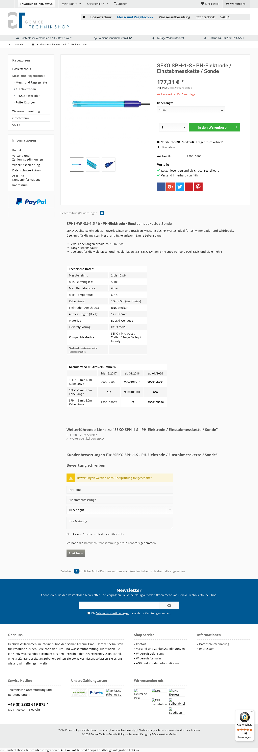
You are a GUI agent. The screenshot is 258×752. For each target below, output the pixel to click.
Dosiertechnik (21, 69)
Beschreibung (69, 213)
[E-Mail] (198, 187)
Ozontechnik (20, 118)
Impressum (20, 185)
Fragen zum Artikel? (209, 142)
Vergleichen (168, 142)
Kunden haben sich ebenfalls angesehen (157, 571)
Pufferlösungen (25, 102)
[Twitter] (180, 187)
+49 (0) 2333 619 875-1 (28, 704)
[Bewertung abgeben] (199, 76)
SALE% (16, 125)
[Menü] (251, 712)
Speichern (76, 553)
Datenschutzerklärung (27, 170)
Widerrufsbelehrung (26, 165)
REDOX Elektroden (27, 96)
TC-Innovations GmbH (164, 734)
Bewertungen (91, 213)
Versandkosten (120, 730)
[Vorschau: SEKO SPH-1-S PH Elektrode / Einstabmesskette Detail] (93, 164)
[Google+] (170, 187)
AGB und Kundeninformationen (27, 177)
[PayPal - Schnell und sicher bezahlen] (31, 201)
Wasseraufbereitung (26, 111)
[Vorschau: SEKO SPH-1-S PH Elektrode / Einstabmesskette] (77, 164)
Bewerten (168, 147)
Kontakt (17, 150)
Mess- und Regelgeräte (31, 82)
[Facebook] (161, 187)
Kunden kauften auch (114, 571)
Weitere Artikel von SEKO (86, 438)
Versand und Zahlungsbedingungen (27, 157)
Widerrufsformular (148, 658)
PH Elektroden (25, 89)
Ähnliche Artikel (89, 571)
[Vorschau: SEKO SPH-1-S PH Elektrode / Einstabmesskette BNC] (109, 164)
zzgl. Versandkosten (181, 88)
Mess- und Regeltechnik (28, 76)
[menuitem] (11, 4)
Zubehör (68, 571)
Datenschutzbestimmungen (103, 543)
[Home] (84, 17)
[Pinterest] (189, 187)
